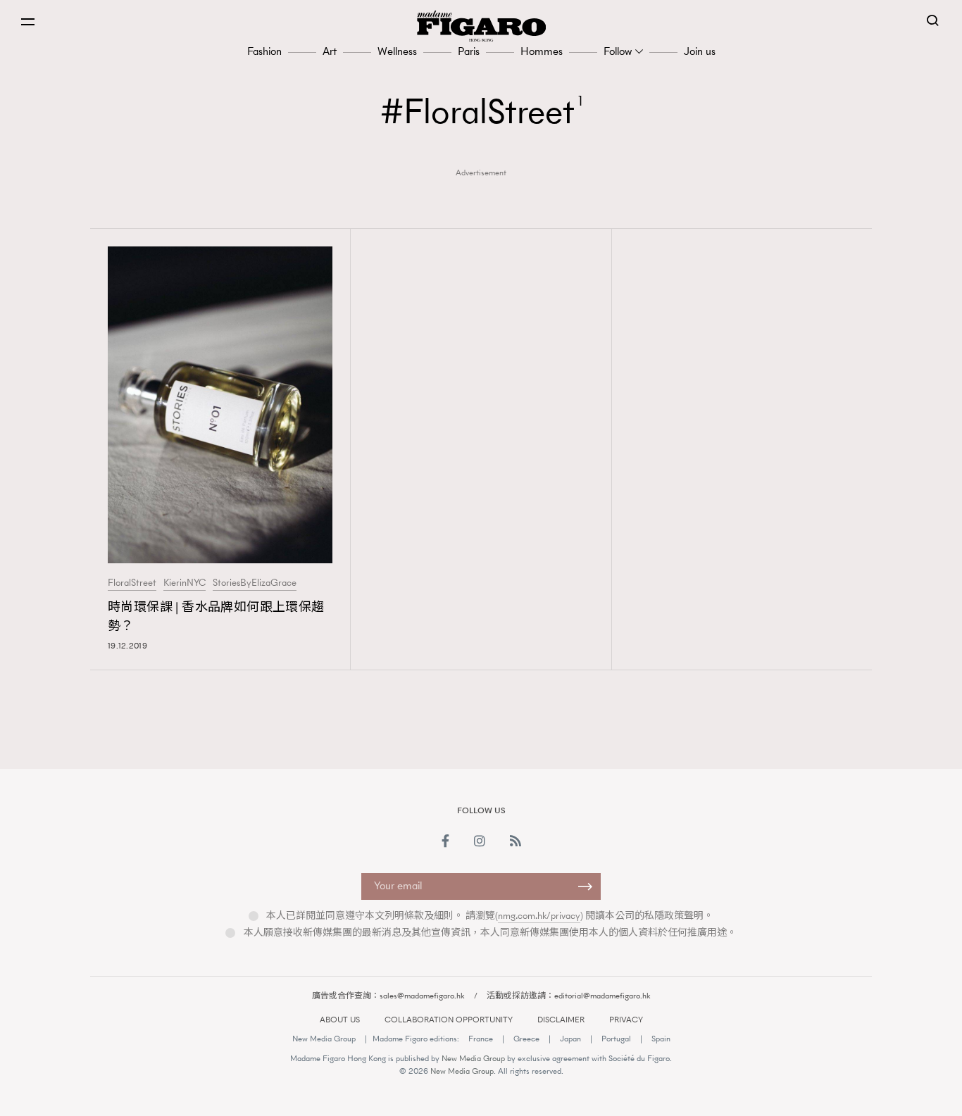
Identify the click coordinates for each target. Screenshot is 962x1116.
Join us (700, 51)
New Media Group (324, 1038)
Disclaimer (561, 1019)
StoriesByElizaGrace (254, 583)
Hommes (541, 51)
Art (330, 51)
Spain (660, 1038)
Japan (570, 1038)
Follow (618, 51)
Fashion (264, 51)
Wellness (397, 51)
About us (340, 1019)
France (480, 1038)
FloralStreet (132, 583)
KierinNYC (184, 583)
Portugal (616, 1038)
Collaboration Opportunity (449, 1019)
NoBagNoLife (711, 730)
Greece (526, 1038)
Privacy (626, 1019)
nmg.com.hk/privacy (539, 915)
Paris (469, 51)
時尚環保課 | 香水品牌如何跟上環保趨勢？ (216, 616)
